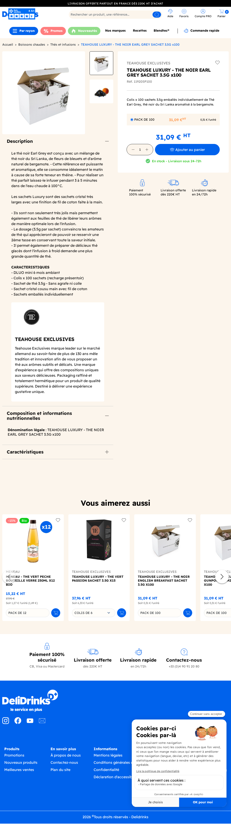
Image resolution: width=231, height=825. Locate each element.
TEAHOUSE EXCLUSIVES (148, 63)
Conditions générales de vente (120, 762)
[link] (170, 14)
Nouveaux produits (20, 762)
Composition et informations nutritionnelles (39, 415)
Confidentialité (106, 769)
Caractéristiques (25, 452)
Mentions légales (108, 755)
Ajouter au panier (190, 149)
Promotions (14, 755)
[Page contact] (42, 722)
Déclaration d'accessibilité (116, 777)
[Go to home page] (28, 701)
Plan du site (60, 769)
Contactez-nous (64, 762)
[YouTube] (30, 722)
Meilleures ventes (19, 769)
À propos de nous (66, 755)
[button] (133, 149)
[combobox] (94, 613)
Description (20, 141)
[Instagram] (5, 722)
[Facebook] (17, 722)
